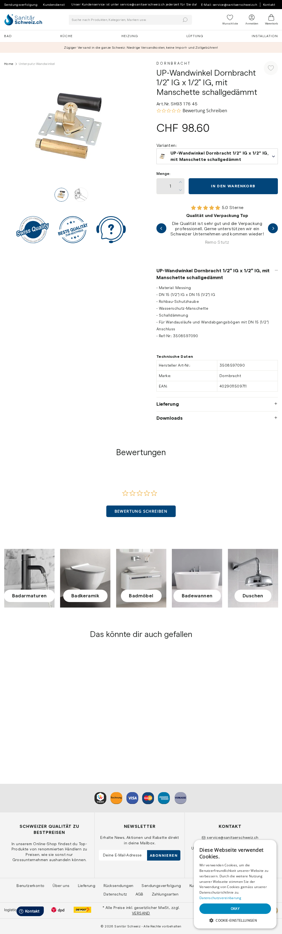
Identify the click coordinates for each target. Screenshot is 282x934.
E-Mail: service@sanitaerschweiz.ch (229, 5)
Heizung (129, 36)
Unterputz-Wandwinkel (27, 724)
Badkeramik (85, 596)
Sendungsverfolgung (20, 5)
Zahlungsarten (165, 894)
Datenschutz (115, 894)
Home (8, 64)
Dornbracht (173, 63)
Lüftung (194, 36)
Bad (8, 36)
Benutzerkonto (30, 885)
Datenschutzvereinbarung (220, 897)
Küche (66, 36)
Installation (265, 36)
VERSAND (141, 913)
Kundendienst (54, 5)
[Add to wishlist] (271, 68)
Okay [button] (235, 908)
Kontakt (269, 5)
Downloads (169, 418)
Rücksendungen (118, 885)
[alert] (235, 884)
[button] (141, 511)
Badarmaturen (29, 596)
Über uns (61, 885)
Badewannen (197, 596)
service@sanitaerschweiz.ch (232, 837)
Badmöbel (141, 596)
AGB (139, 894)
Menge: (163, 173)
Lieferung (167, 404)
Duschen (253, 596)
